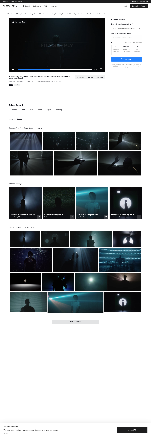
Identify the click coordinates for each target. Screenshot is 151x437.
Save (33, 148)
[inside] (40, 109)
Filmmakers (10, 14)
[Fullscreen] (101, 69)
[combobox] (126, 37)
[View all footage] (30, 227)
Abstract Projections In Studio (31, 14)
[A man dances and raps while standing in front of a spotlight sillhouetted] (91, 282)
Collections (37, 6)
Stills (20, 1)
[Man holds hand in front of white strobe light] (75, 163)
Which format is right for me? (133, 42)
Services (54, 6)
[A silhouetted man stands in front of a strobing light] (119, 163)
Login (125, 6)
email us (115, 66)
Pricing (46, 6)
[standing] (59, 109)
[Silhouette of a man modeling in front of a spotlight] (25, 239)
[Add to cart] (38, 245)
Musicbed (5, 1)
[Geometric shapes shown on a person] (59, 141)
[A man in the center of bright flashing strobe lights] (75, 302)
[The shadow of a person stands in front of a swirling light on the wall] (31, 260)
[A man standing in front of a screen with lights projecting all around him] (92, 141)
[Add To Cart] (39, 148)
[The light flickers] (26, 141)
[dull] (31, 109)
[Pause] (13, 69)
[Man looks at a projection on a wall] (28, 302)
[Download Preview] (28, 148)
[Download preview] (27, 245)
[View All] (39, 128)
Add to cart (128, 59)
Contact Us (135, 1)
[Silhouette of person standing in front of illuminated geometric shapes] (122, 302)
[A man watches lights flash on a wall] (55, 239)
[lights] (49, 109)
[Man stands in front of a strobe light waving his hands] (125, 141)
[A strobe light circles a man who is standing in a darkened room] (91, 239)
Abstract (19, 119)
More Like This (20, 22)
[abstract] (14, 109)
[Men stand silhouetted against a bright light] (31, 163)
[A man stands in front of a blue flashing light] (58, 282)
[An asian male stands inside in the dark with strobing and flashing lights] (75, 260)
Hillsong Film (20, 14)
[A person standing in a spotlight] (25, 282)
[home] (11, 6)
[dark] (23, 109)
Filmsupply (13, 1)
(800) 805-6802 (144, 1)
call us (138, 64)
